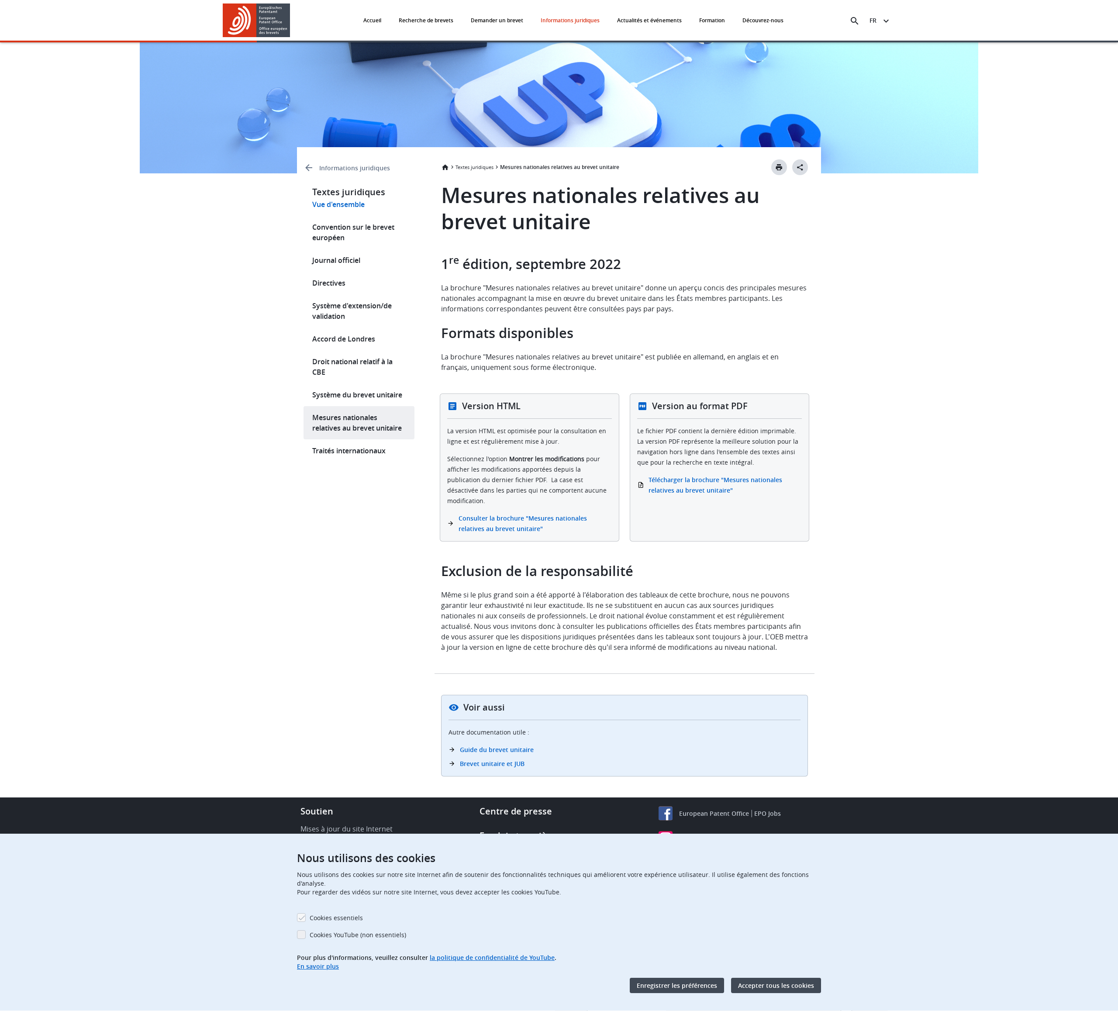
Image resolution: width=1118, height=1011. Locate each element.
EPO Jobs (767, 813)
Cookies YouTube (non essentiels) (358, 935)
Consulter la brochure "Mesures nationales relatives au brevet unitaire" (523, 523)
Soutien (316, 811)
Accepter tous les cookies (776, 985)
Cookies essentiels (336, 918)
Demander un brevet (497, 20)
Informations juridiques (570, 20)
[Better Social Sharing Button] (800, 167)
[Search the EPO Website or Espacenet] (855, 21)
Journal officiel (336, 260)
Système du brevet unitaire (357, 395)
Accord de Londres (343, 339)
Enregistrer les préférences (677, 985)
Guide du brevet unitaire (497, 749)
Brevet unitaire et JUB (492, 763)
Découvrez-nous (762, 20)
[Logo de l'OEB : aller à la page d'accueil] (256, 20)
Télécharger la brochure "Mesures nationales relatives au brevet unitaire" (715, 485)
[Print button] (779, 167)
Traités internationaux (349, 450)
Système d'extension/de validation (352, 311)
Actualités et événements (649, 20)
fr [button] (873, 20)
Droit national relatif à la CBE (352, 367)
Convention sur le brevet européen (353, 232)
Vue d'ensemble (338, 204)
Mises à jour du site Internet (346, 829)
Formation (712, 20)
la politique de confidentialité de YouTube (492, 957)
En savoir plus (318, 966)
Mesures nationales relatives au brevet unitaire (357, 423)
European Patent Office (714, 813)
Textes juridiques (474, 167)
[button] (291, 21)
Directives (328, 283)
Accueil (372, 20)
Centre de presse (516, 811)
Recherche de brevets (426, 20)
